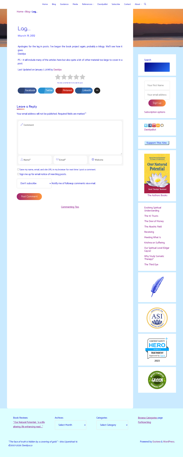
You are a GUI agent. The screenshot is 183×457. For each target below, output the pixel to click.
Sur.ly (162, 356)
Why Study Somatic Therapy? (154, 257)
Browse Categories (147, 418)
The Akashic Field (153, 227)
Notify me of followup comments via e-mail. (74, 183)
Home (20, 12)
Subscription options (154, 112)
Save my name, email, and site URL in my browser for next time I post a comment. (58, 169)
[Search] (145, 4)
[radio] (58, 77)
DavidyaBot (150, 130)
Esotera (156, 442)
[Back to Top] (172, 453)
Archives (59, 418)
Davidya (57, 70)
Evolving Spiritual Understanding (152, 209)
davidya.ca (157, 349)
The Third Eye (151, 265)
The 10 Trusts (151, 216)
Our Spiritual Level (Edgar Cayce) (156, 249)
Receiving (149, 232)
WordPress (168, 442)
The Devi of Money (154, 221)
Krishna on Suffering (154, 243)
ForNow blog (144, 422)
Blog (27, 12)
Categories (101, 418)
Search (147, 60)
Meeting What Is (152, 237)
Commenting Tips (70, 207)
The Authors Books (157, 195)
